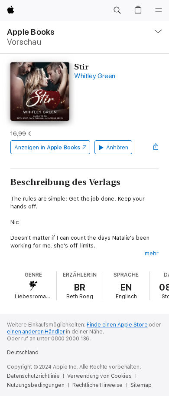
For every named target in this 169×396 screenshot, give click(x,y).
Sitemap (140, 385)
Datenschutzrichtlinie (33, 376)
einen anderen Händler (36, 332)
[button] (117, 10)
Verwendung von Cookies (99, 376)
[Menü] (158, 10)
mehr (152, 253)
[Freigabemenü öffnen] (156, 147)
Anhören (117, 147)
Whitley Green (94, 76)
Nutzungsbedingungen (36, 385)
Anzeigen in (47, 147)
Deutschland (23, 353)
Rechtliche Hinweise (97, 385)
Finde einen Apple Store (117, 325)
